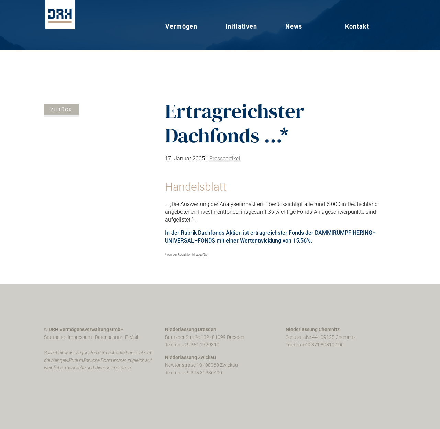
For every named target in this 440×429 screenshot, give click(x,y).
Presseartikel (224, 158)
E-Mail (131, 337)
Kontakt (357, 26)
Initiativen (241, 26)
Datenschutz (108, 337)
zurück (61, 109)
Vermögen (181, 26)
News (293, 26)
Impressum (80, 337)
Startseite (54, 337)
